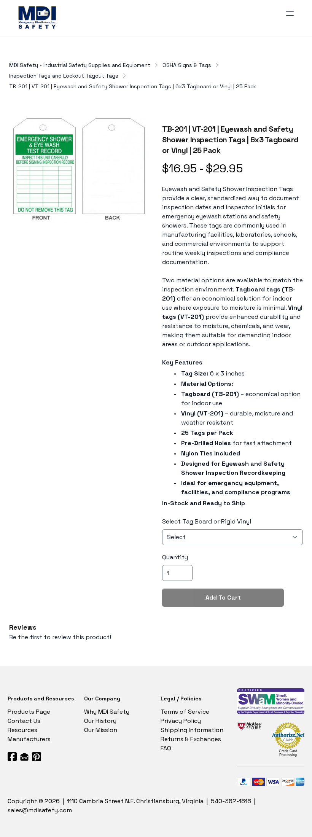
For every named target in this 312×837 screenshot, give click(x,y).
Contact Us (24, 721)
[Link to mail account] (24, 756)
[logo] (38, 18)
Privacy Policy (181, 721)
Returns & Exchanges (191, 739)
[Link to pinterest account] (36, 756)
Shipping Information (192, 730)
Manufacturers (29, 739)
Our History (100, 721)
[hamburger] (290, 13)
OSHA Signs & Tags (186, 65)
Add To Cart (223, 597)
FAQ (166, 748)
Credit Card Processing (288, 753)
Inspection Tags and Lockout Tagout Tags (63, 75)
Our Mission (100, 730)
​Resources (22, 730)
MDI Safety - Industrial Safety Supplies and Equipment (79, 65)
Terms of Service (185, 712)
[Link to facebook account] (12, 756)
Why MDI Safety (106, 712)
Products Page (29, 712)
